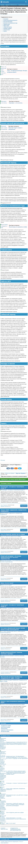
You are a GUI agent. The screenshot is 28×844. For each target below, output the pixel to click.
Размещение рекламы (15, 829)
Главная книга (6, 24)
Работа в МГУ (6, 25)
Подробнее (24, 505)
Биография (5, 19)
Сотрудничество (14, 828)
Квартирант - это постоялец (15, 102)
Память (5, 31)
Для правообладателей (15, 830)
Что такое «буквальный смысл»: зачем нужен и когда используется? (13, 628)
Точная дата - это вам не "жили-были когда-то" (12, 487)
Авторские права (5, 731)
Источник (3, 460)
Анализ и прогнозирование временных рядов (13, 701)
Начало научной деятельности (10, 20)
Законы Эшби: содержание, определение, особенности (14, 510)
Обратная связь (4, 829)
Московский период (7, 21)
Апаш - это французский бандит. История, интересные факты (17, 71)
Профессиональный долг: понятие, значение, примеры (11, 653)
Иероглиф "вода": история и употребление (15, 128)
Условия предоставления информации (9, 841)
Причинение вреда (5, 727)
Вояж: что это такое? (7, 583)
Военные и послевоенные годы (10, 23)
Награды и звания (7, 28)
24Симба (6, 2)
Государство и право (6, 725)
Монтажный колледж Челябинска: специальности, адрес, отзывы (11, 677)
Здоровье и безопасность (5, 506)
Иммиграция (4, 728)
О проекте (3, 828)
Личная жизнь (6, 29)
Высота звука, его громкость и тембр (18, 226)
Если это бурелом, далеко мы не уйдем (13, 534)
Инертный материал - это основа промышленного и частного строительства (11, 557)
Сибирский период (7, 27)
